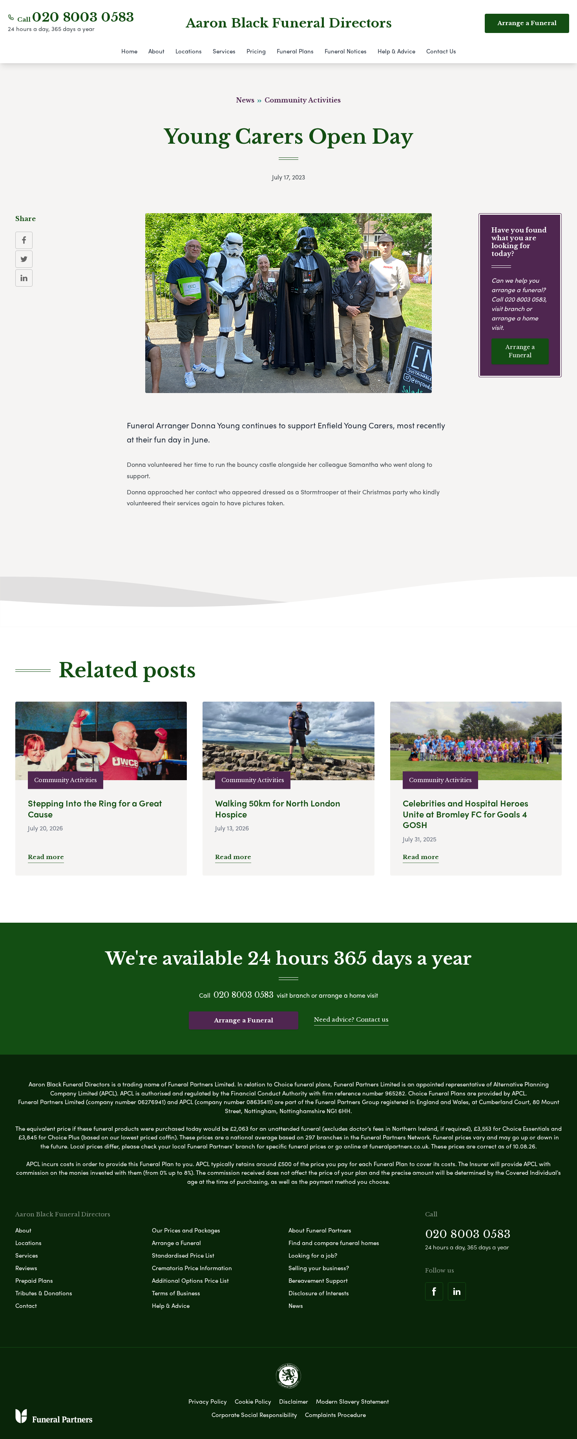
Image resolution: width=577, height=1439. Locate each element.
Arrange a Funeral (520, 351)
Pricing (256, 51)
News (295, 1305)
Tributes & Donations (43, 1293)
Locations (188, 51)
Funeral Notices (346, 51)
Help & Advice (396, 51)
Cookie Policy (253, 1401)
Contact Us (441, 51)
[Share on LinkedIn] (24, 278)
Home (129, 51)
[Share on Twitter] (24, 259)
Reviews (26, 1267)
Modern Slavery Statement (352, 1401)
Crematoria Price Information (192, 1267)
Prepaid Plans (34, 1280)
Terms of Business (176, 1293)
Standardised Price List (183, 1255)
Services (224, 51)
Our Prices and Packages (186, 1230)
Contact (26, 1305)
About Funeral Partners (319, 1230)
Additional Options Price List (190, 1280)
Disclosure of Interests (318, 1293)
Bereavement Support (318, 1280)
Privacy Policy (207, 1401)
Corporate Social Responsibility (254, 1414)
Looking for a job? (312, 1255)
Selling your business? (318, 1267)
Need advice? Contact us (351, 1019)
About (156, 51)
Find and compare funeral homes (333, 1242)
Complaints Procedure (335, 1414)
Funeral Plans (295, 51)
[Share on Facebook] (24, 240)
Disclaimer (293, 1401)
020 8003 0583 (83, 17)
